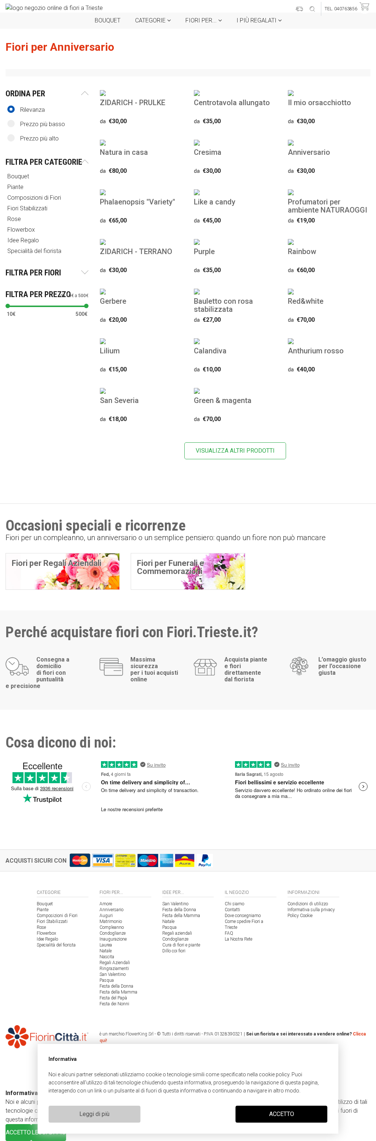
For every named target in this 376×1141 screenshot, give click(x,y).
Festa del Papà (113, 998)
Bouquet (107, 20)
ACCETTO (281, 1113)
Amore (106, 903)
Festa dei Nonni (114, 1003)
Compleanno (112, 927)
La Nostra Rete (238, 939)
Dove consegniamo (243, 915)
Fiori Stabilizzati (52, 921)
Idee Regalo (47, 939)
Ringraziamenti (114, 968)
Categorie (151, 20)
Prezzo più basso (42, 124)
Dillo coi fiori (173, 950)
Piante (42, 909)
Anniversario (111, 909)
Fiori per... (201, 20)
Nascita (107, 956)
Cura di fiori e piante (181, 945)
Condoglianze (113, 933)
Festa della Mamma (118, 992)
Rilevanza (32, 109)
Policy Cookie (300, 915)
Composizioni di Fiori (57, 915)
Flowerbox (46, 933)
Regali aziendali (177, 933)
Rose (41, 927)
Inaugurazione (113, 939)
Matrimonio (111, 921)
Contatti (232, 909)
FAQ (229, 933)
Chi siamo (234, 903)
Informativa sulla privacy (311, 909)
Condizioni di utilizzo (308, 903)
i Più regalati (257, 20)
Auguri (106, 915)
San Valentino (113, 974)
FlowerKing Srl (139, 1034)
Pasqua (107, 980)
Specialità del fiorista (56, 945)
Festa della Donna (116, 986)
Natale (106, 950)
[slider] (8, 306)
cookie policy (274, 1074)
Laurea (106, 945)
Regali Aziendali (115, 962)
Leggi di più (94, 1113)
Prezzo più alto (39, 138)
